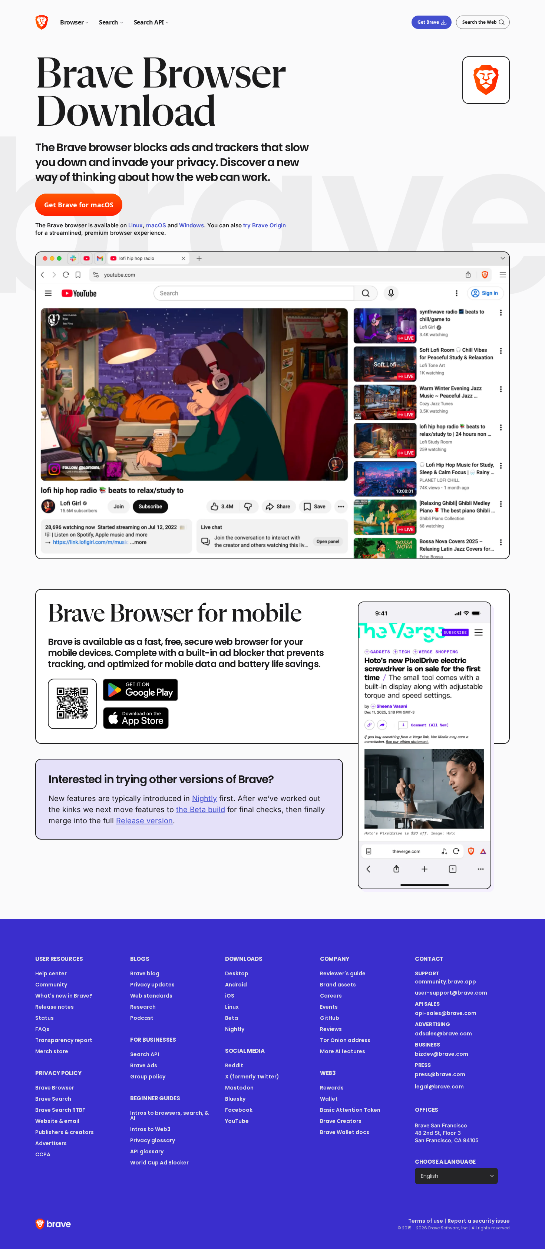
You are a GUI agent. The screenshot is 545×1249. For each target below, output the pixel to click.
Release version (144, 820)
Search (108, 22)
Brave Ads (143, 1065)
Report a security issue (478, 1221)
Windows (191, 225)
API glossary (147, 1151)
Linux (135, 225)
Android (236, 984)
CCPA (42, 1154)
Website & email (57, 1121)
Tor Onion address (345, 1040)
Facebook (238, 1110)
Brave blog (144, 973)
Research (143, 1007)
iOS (229, 995)
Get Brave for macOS (78, 204)
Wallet (329, 1099)
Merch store (51, 1051)
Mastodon (239, 1087)
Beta (231, 1018)
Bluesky (235, 1099)
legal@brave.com (439, 1086)
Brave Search (53, 1099)
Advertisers (51, 1143)
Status (44, 1018)
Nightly (204, 798)
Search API (149, 22)
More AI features (342, 1051)
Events (329, 1007)
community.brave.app (445, 981)
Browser (71, 22)
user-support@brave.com (451, 992)
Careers (331, 995)
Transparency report (63, 1040)
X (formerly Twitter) (252, 1076)
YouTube (237, 1121)
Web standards (151, 995)
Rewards (332, 1087)
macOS (156, 225)
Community (51, 984)
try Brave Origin (264, 225)
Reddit (234, 1065)
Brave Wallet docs (344, 1132)
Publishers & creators (64, 1132)
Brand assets (338, 984)
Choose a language (445, 1162)
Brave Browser (54, 1087)
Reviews (331, 1029)
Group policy (147, 1076)
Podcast (141, 1018)
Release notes (54, 1007)
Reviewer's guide (343, 973)
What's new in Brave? (63, 995)
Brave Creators (340, 1121)
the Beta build (200, 809)
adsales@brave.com (451, 1033)
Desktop (236, 973)
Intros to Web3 (150, 1129)
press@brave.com (440, 1074)
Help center (51, 973)
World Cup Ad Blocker (159, 1162)
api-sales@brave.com (445, 1013)
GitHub (329, 1018)
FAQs (42, 1029)
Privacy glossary (152, 1140)
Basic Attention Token (350, 1110)
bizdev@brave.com (441, 1054)
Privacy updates (152, 984)
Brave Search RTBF (60, 1110)
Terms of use (425, 1221)
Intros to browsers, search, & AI (169, 1115)
